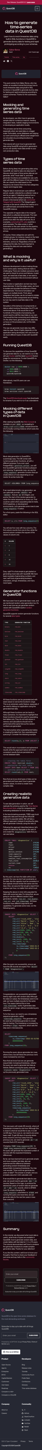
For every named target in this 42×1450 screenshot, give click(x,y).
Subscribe (21, 1280)
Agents (4, 1368)
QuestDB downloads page (17, 398)
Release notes (26, 1368)
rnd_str (17, 683)
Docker (12, 356)
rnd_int (17, 664)
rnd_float (18, 655)
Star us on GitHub (12, 1352)
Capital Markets (7, 1378)
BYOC (4, 1375)
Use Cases (5, 1385)
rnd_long (18, 673)
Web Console (29, 422)
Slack (26, 1430)
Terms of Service (19, 1288)
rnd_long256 (19, 669)
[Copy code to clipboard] (37, 366)
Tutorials (24, 1371)
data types (16, 616)
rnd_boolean (19, 631)
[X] (11, 61)
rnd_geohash (19, 659)
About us (5, 1410)
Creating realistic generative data (17, 795)
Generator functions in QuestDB (20, 593)
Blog (23, 1365)
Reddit (26, 1427)
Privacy (23, 1441)
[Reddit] (4, 61)
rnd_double (19, 650)
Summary (11, 1229)
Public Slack (26, 1378)
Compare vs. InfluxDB (9, 1395)
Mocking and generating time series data (16, 108)
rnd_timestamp (20, 692)
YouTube (27, 1423)
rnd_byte (18, 636)
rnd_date (18, 645)
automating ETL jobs (19, 222)
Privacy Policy (31, 1286)
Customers (5, 1382)
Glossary (25, 1385)
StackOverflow (29, 1417)
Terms (31, 1441)
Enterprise (5, 1371)
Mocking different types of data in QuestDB (17, 412)
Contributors (26, 1382)
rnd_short (18, 678)
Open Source (6, 1365)
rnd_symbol (19, 687)
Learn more (31, 2)
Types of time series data (14, 160)
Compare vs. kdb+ (8, 1392)
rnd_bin (17, 627)
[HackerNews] (8, 61)
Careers (4, 1413)
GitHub (26, 1413)
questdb (29, 356)
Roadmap (5, 1388)
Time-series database (29, 1388)
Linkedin (27, 1420)
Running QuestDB (17, 345)
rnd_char (18, 641)
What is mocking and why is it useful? (19, 258)
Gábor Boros (14, 50)
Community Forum (28, 1375)
